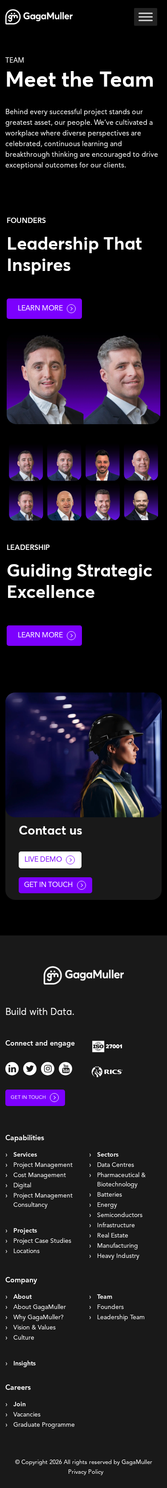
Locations (26, 1251)
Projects (25, 1231)
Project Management (43, 1165)
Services (25, 1155)
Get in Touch (48, 885)
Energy (107, 1205)
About (22, 1297)
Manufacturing (117, 1246)
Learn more (40, 308)
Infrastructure (116, 1225)
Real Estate (112, 1236)
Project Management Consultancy (43, 1200)
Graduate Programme (44, 1425)
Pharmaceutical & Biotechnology (121, 1180)
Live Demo (43, 859)
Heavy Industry (118, 1256)
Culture (23, 1338)
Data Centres (115, 1165)
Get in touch (28, 1097)
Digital (22, 1185)
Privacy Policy (85, 1472)
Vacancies (27, 1415)
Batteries (109, 1195)
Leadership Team (121, 1317)
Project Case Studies (42, 1241)
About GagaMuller (39, 1307)
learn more (40, 635)
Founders (110, 1307)
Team (104, 1297)
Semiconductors (120, 1215)
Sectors (107, 1155)
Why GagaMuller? (38, 1317)
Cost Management (39, 1175)
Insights (24, 1364)
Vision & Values (34, 1328)
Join (19, 1404)
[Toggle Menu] (145, 16)
